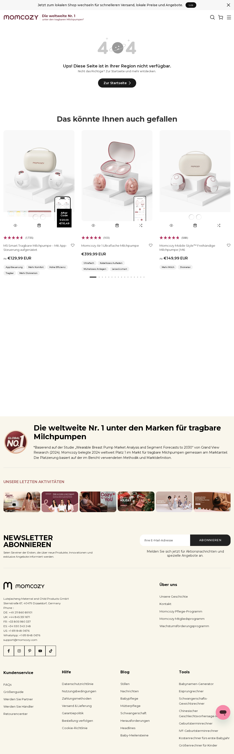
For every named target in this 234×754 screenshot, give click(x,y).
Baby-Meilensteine (134, 735)
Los (191, 5)
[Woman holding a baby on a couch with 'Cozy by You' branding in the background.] (98, 502)
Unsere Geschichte (174, 596)
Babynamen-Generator (196, 684)
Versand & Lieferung (77, 706)
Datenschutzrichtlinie (77, 684)
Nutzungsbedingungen (79, 691)
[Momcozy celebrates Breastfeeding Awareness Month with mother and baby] (212, 502)
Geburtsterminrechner (196, 723)
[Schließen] (228, 5)
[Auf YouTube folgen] (40, 651)
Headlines (127, 728)
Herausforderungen (135, 720)
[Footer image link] (21, 502)
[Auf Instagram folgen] (19, 651)
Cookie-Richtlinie (75, 728)
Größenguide (13, 692)
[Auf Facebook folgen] (8, 651)
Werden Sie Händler (18, 706)
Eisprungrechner (191, 691)
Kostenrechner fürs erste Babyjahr (204, 738)
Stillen (125, 684)
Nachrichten (129, 691)
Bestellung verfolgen (77, 720)
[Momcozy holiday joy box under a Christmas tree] (136, 501)
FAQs (7, 684)
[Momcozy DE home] (44, 17)
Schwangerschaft (133, 713)
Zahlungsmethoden (76, 698)
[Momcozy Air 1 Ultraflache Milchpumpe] (116, 180)
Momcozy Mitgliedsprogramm (182, 618)
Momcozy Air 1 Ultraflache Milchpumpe (110, 245)
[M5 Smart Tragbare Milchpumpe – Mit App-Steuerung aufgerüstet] (38, 180)
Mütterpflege (130, 706)
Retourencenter (15, 714)
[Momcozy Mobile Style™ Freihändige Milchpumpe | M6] (195, 180)
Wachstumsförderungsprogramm (184, 626)
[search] (212, 17)
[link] (220, 17)
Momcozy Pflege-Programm (181, 611)
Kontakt (165, 604)
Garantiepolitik (73, 713)
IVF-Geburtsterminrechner (198, 731)
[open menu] (229, 17)
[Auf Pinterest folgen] (29, 651)
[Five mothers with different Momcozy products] (174, 502)
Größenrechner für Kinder (198, 745)
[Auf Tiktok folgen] (50, 651)
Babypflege (129, 698)
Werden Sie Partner (18, 699)
